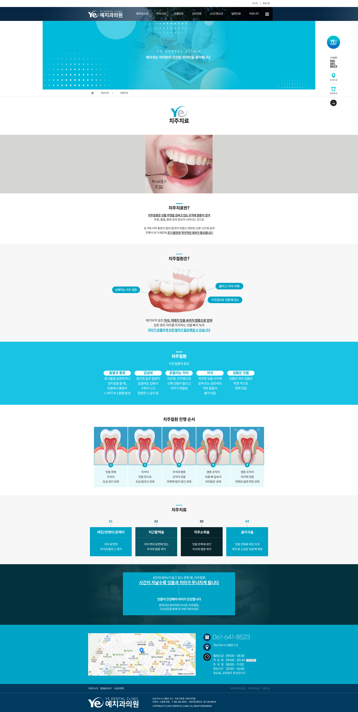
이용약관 (266, 688)
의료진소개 (93, 688)
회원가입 (266, 3)
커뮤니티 (254, 14)
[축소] (192, 654)
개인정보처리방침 (238, 688)
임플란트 (179, 14)
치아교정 (161, 14)
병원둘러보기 (106, 688)
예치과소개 (142, 14)
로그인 (255, 3)
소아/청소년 (216, 14)
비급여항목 (119, 688)
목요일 (219, 660)
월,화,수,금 (218, 655)
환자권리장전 (254, 688)
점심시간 (218, 668)
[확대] (192, 649)
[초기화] (192, 659)
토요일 (219, 664)
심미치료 (197, 14)
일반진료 (236, 14)
